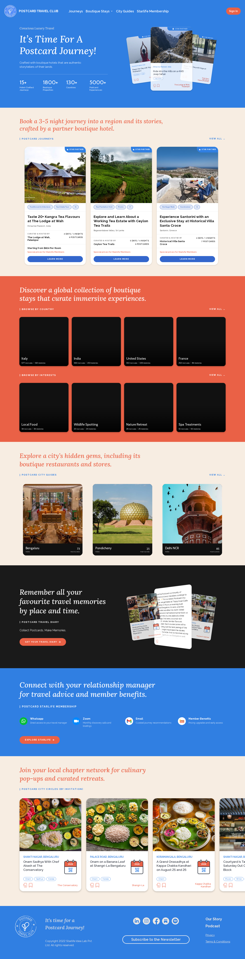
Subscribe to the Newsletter (156, 939)
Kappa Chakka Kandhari (203, 885)
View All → (217, 138)
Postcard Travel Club (203, 636)
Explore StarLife (38, 739)
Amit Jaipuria (184, 642)
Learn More (55, 259)
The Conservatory (67, 885)
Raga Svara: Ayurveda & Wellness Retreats (155, 77)
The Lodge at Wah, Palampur (182, 86)
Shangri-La (138, 885)
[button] (53, 519)
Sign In (233, 11)
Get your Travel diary (41, 642)
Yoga (135, 74)
